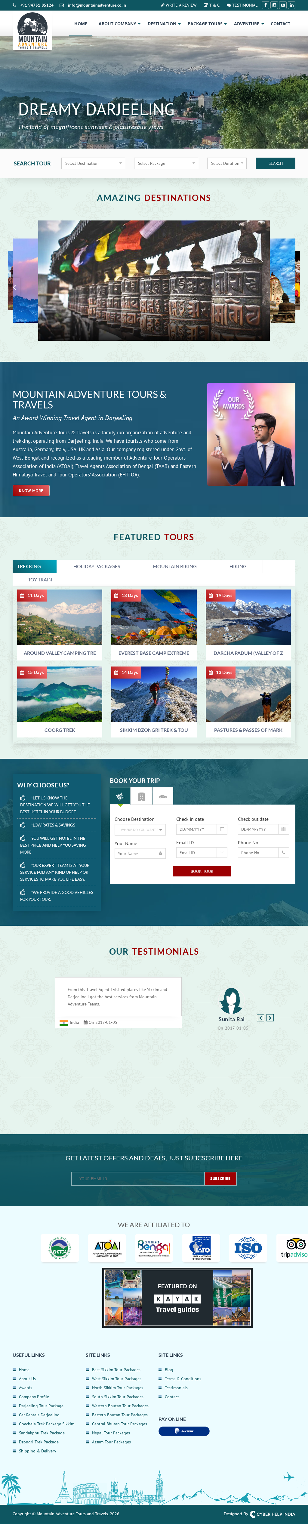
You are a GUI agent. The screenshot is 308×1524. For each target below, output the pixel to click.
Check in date (190, 819)
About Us (27, 1378)
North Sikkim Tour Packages (117, 1387)
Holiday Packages (96, 566)
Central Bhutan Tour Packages (119, 1424)
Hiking (238, 566)
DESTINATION (162, 23)
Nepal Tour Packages (111, 1433)
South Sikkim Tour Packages (117, 1396)
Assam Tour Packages (111, 1442)
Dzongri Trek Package (39, 1442)
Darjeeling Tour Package (41, 1406)
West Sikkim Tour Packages (116, 1378)
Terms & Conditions (183, 1378)
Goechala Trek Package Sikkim (46, 1424)
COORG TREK (60, 730)
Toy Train (40, 579)
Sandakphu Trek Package (42, 1433)
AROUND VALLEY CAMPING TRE (60, 653)
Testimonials (176, 1387)
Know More (31, 490)
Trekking (29, 566)
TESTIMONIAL (244, 5)
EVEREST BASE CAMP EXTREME (154, 653)
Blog (169, 1369)
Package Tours (205, 23)
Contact (280, 23)
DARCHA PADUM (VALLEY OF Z (248, 653)
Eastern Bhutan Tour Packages (120, 1415)
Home (80, 23)
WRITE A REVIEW (181, 5)
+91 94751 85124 (37, 5)
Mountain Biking (175, 566)
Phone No (248, 842)
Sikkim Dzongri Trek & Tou (154, 730)
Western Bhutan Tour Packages (120, 1406)
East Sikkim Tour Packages (116, 1369)
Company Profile (34, 1396)
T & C (214, 5)
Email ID (185, 842)
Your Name (126, 843)
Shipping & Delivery (37, 1451)
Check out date (253, 819)
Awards (25, 1387)
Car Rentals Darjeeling (39, 1415)
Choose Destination (135, 819)
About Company (117, 23)
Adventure (246, 23)
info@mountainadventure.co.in (97, 5)
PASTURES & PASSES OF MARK (248, 730)
